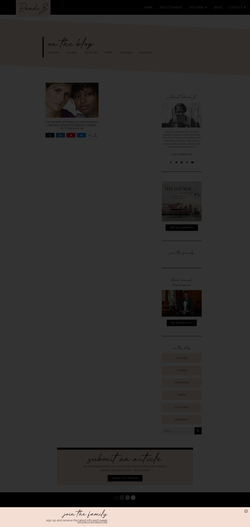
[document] (125, 263)
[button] (246, 511)
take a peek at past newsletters (92, 522)
